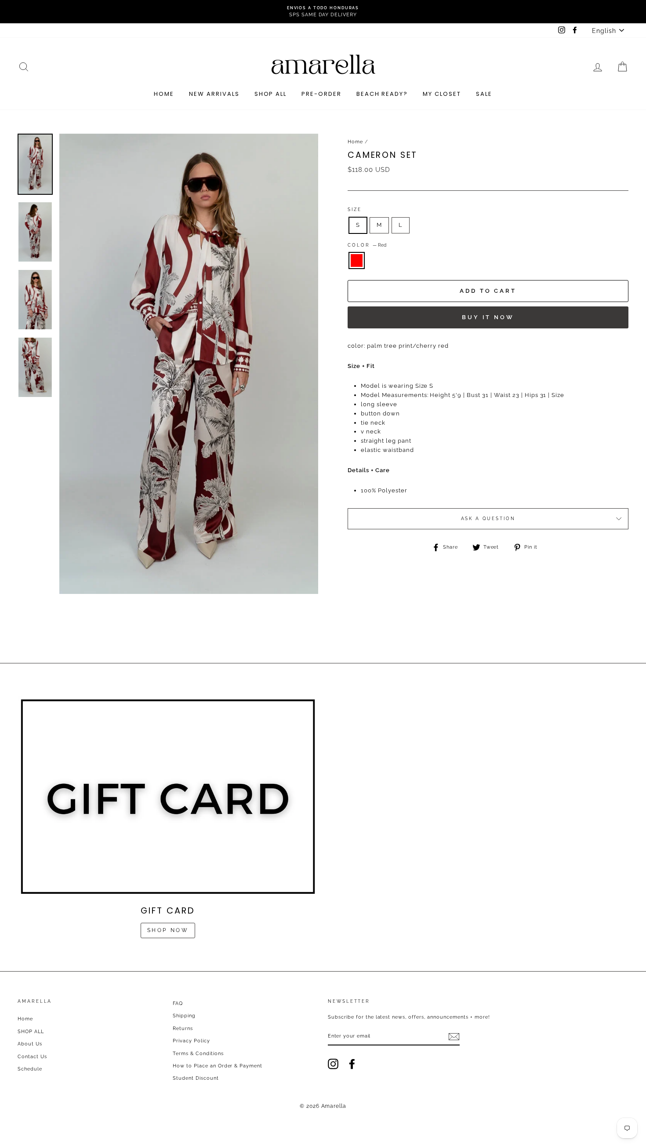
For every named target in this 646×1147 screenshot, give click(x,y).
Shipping (184, 1016)
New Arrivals (214, 94)
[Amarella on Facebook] (352, 1064)
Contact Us (32, 1057)
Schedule (30, 1069)
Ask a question (488, 518)
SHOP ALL (31, 1031)
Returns (183, 1028)
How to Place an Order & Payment (217, 1066)
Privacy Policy (191, 1041)
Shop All (270, 94)
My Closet (442, 94)
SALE (484, 94)
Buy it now (488, 317)
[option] (323, 11)
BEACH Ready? (382, 94)
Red (356, 260)
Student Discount (196, 1078)
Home (164, 94)
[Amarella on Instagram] (333, 1064)
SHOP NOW (168, 930)
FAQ (178, 1003)
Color (367, 245)
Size (355, 209)
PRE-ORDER (321, 94)
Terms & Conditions (198, 1053)
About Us (30, 1044)
